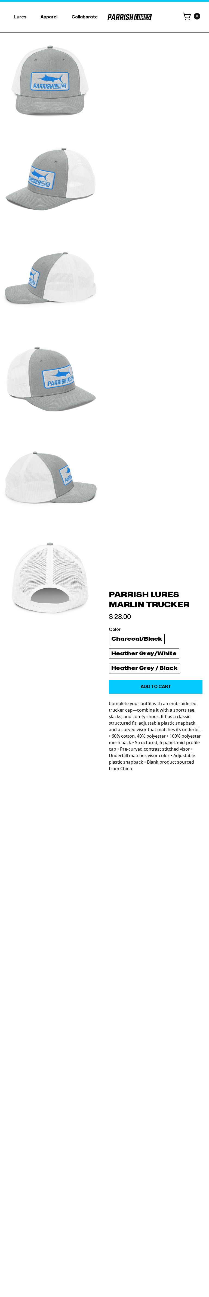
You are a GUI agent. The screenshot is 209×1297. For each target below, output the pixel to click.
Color (115, 629)
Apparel (49, 17)
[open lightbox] (50, 82)
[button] (20, 17)
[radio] (137, 639)
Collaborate (85, 17)
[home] (129, 17)
